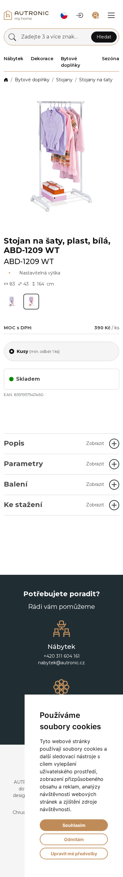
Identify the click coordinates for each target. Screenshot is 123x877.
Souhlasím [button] (73, 825)
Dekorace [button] (42, 58)
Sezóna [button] (110, 58)
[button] (64, 15)
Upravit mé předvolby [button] (74, 853)
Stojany (64, 80)
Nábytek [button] (13, 58)
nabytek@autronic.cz (61, 663)
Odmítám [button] (74, 839)
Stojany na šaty (96, 80)
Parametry (54, 463)
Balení (54, 484)
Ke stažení (54, 504)
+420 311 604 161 (62, 656)
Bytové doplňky (32, 80)
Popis (54, 443)
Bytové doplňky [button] (70, 62)
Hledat (104, 37)
